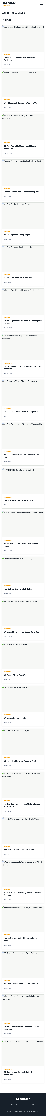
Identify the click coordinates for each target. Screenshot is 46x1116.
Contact (25, 1105)
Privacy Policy (16, 1105)
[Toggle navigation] (41, 3)
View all (7, 20)
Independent (23, 1099)
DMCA (33, 1105)
